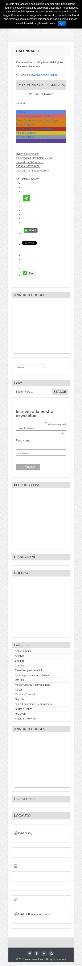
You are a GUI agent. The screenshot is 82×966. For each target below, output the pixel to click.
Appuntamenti (23, 651)
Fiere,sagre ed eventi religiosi (32, 675)
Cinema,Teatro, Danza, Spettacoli (35, 116)
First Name (23, 440)
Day (39, 74)
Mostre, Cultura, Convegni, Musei (35, 128)
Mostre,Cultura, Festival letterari (33, 684)
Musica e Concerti (26, 132)
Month (53, 74)
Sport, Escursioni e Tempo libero (33, 704)
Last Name (23, 453)
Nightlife (19, 699)
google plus (44, 953)
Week (45, 74)
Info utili (19, 680)
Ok (61, 23)
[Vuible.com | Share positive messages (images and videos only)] (26, 201)
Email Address (40, 428)
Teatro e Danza (23, 709)
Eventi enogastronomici (28, 670)
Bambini (20, 111)
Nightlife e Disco (25, 137)
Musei (18, 689)
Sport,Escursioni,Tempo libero (33, 141)
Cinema (19, 665)
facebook (37, 953)
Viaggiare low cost (25, 718)
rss (51, 953)
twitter (29, 953)
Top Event (20, 713)
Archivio (19, 655)
